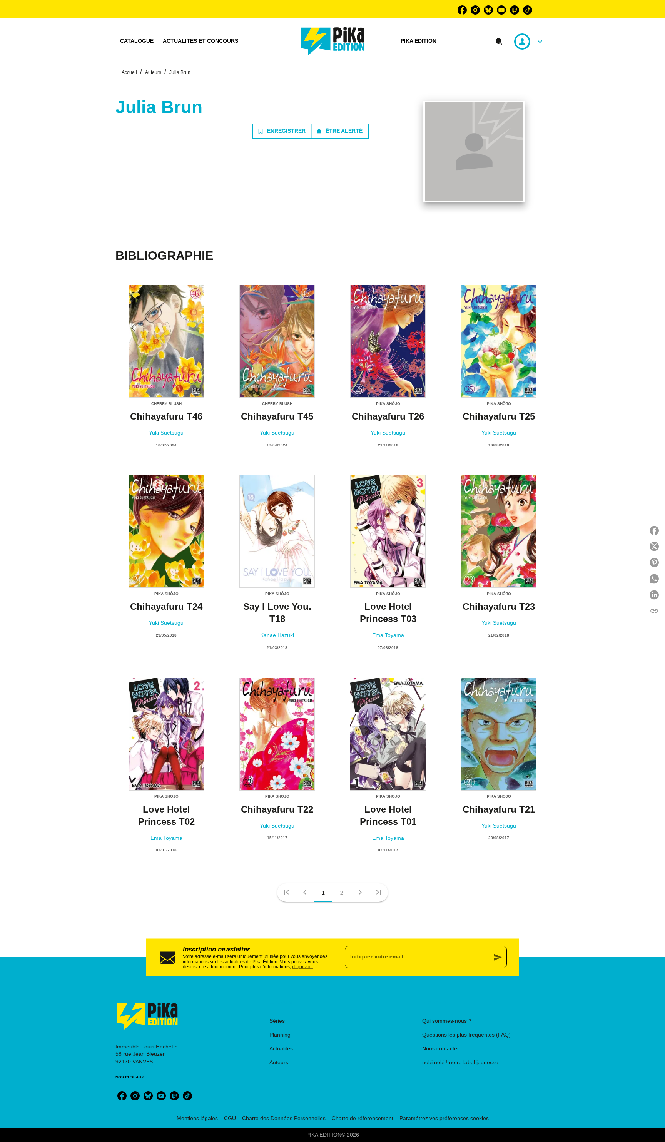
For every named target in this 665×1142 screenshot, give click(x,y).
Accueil (129, 72)
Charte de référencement (362, 1118)
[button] (310, 131)
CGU (230, 1118)
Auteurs (153, 72)
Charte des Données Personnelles (284, 1118)
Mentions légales (197, 1118)
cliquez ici (302, 967)
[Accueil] (333, 41)
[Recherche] (499, 41)
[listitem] (462, 10)
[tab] (136, 41)
